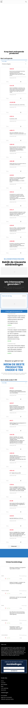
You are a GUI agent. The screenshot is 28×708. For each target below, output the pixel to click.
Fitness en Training (5, 590)
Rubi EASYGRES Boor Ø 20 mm (16, 518)
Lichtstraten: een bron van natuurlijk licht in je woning (18, 598)
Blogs (2, 605)
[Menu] (1, 2)
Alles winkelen (4, 684)
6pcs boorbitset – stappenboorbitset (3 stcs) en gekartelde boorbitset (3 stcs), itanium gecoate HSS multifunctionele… (17, 229)
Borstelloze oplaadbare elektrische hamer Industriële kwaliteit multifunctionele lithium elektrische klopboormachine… (17, 245)
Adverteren (3, 690)
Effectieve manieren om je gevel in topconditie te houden (18, 568)
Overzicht (3, 682)
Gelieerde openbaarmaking (7, 699)
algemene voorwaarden (6, 697)
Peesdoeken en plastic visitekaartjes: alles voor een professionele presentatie (16, 628)
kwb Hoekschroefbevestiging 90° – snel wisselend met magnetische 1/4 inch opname (17, 504)
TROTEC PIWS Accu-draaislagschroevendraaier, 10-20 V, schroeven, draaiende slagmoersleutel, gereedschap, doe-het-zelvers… (18, 458)
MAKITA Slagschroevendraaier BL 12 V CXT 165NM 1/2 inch (18, 423)
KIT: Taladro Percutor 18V (15, 473)
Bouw (2, 575)
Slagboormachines (11, 313)
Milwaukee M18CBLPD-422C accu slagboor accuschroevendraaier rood (18, 133)
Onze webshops (4, 688)
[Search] (26, 2)
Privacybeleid (4, 695)
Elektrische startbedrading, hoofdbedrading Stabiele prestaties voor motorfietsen (18, 392)
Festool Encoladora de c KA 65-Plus (17, 104)
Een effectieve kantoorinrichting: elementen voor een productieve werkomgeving (17, 613)
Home (2, 681)
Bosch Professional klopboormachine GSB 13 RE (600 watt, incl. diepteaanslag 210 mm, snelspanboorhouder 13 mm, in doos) (17, 408)
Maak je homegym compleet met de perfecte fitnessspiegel (17, 583)
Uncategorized (4, 620)
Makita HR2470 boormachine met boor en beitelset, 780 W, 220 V (18, 164)
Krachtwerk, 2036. (13, 118)
